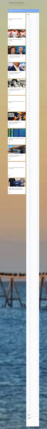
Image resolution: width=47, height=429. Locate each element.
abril (29, 216)
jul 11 (29, 98)
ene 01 (30, 409)
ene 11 (30, 393)
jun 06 (30, 155)
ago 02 (30, 62)
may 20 (30, 184)
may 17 (30, 189)
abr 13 (30, 244)
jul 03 (29, 111)
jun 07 (30, 154)
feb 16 (30, 336)
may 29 (30, 170)
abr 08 (30, 252)
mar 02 (30, 312)
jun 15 (30, 141)
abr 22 (30, 230)
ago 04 (30, 59)
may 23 (30, 179)
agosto (29, 17)
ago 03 (30, 60)
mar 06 (30, 306)
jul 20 (30, 84)
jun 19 (30, 135)
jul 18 (29, 87)
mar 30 (30, 268)
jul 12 (29, 97)
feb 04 (30, 354)
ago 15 (30, 41)
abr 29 (30, 219)
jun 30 (30, 117)
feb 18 (30, 333)
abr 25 (30, 225)
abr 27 (30, 222)
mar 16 (30, 290)
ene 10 (30, 395)
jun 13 (30, 144)
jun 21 (30, 132)
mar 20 (30, 284)
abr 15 (30, 241)
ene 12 (30, 392)
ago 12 (30, 46)
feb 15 (30, 338)
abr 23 (30, 228)
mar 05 (30, 308)
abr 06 (30, 255)
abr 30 (30, 217)
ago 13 (30, 44)
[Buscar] (38, 3)
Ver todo (10, 11)
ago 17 (30, 38)
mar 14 (30, 293)
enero (29, 360)
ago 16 (30, 40)
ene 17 (30, 384)
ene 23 (30, 374)
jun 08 (30, 152)
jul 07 (30, 105)
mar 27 (30, 273)
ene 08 (30, 398)
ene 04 (30, 404)
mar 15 (30, 292)
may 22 (30, 181)
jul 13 (29, 95)
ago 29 (30, 19)
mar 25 (30, 276)
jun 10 (30, 149)
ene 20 (30, 379)
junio (29, 116)
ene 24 (30, 373)
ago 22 (30, 30)
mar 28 (30, 271)
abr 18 (30, 236)
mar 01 (30, 314)
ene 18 (30, 382)
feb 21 (30, 328)
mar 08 (30, 303)
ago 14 (30, 43)
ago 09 (30, 51)
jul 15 (29, 92)
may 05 (30, 208)
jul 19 (29, 86)
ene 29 (30, 365)
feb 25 (30, 322)
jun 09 (30, 151)
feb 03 (30, 355)
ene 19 (30, 381)
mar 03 (30, 311)
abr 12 (30, 246)
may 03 (30, 211)
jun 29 (30, 119)
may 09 (30, 201)
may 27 (30, 173)
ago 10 (30, 49)
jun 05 (30, 157)
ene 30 (30, 363)
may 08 (30, 203)
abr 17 (30, 238)
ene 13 (30, 390)
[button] (24, 27)
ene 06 (30, 401)
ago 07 (30, 54)
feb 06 (30, 352)
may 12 (30, 197)
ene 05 (30, 403)
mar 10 (30, 300)
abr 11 (30, 247)
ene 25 (30, 371)
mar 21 (30, 282)
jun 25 (30, 125)
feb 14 (30, 339)
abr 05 (30, 257)
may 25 (30, 176)
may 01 (30, 214)
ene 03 (30, 406)
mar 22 (30, 281)
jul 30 (30, 68)
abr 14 (30, 243)
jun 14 (30, 143)
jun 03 (30, 160)
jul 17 (29, 89)
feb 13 (30, 341)
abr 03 (30, 260)
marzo (29, 265)
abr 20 (30, 233)
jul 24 (30, 78)
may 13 (30, 195)
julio (28, 65)
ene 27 (30, 368)
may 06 (30, 206)
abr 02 (30, 262)
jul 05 (30, 108)
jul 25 (29, 76)
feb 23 (30, 325)
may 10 (30, 200)
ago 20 (30, 33)
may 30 (30, 168)
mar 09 (30, 301)
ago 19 (30, 35)
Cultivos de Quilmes (16, 3)
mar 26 (30, 274)
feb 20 (30, 330)
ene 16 (30, 385)
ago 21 (30, 32)
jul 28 (30, 71)
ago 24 (30, 27)
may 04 (30, 209)
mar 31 (30, 266)
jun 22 (30, 130)
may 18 (30, 187)
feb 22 (30, 327)
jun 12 (30, 146)
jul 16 (29, 90)
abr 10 (30, 249)
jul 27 (29, 73)
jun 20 (30, 133)
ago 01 (30, 63)
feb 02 (30, 357)
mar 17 (30, 289)
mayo (29, 165)
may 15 (30, 192)
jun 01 (30, 163)
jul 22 (29, 81)
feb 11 (30, 344)
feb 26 (30, 320)
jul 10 (29, 100)
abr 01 (30, 263)
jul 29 (30, 70)
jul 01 (29, 114)
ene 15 (30, 387)
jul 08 (30, 103)
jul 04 (30, 109)
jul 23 (29, 79)
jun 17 (30, 138)
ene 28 (30, 366)
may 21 (30, 182)
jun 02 (30, 162)
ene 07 (30, 400)
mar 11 (30, 298)
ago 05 (30, 57)
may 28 (30, 171)
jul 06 (30, 106)
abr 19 (30, 235)
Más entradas (17, 196)
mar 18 (30, 287)
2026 (28, 16)
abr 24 (30, 227)
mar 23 (30, 279)
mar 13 (30, 295)
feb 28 (30, 317)
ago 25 (30, 25)
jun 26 (30, 124)
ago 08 (30, 52)
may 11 (30, 198)
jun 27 (30, 122)
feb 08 (30, 349)
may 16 (30, 190)
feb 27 (30, 319)
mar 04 (30, 309)
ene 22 (30, 376)
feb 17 (30, 335)
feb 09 (30, 347)
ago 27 (30, 22)
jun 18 (30, 136)
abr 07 (30, 254)
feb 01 (30, 358)
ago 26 (30, 24)
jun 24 (30, 127)
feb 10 (30, 346)
